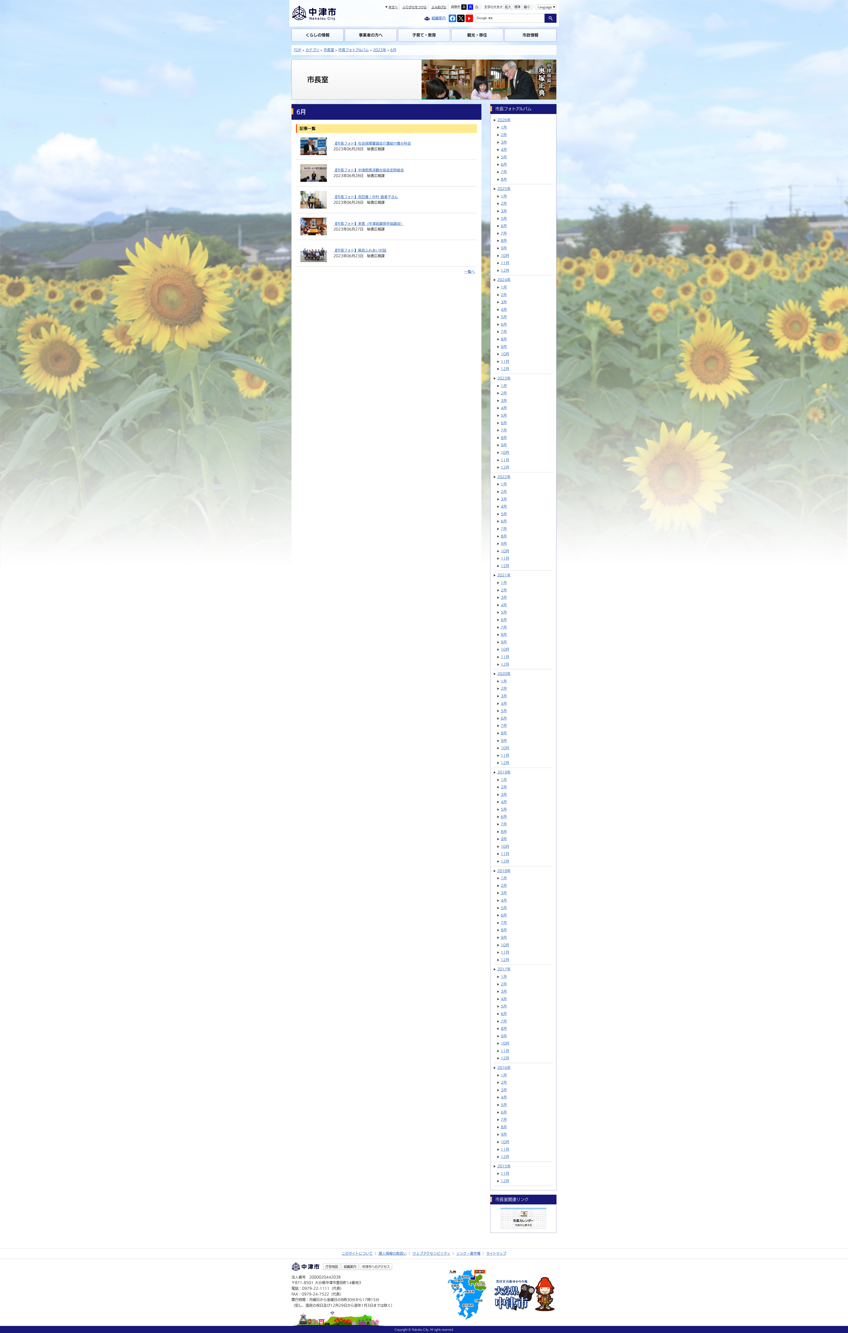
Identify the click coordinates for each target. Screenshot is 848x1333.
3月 (504, 142)
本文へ (393, 7)
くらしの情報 (317, 35)
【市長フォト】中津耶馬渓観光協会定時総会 (368, 170)
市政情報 (530, 35)
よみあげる (438, 7)
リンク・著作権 (468, 1253)
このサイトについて (357, 1253)
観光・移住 (477, 35)
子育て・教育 (424, 35)
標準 (517, 7)
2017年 (504, 969)
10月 (505, 255)
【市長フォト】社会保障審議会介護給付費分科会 (372, 143)
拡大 (508, 7)
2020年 (504, 673)
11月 (505, 263)
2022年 (504, 477)
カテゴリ (312, 50)
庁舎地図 (332, 1266)
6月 (393, 50)
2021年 (504, 575)
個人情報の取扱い (393, 1253)
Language (545, 7)
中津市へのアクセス (376, 1266)
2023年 (379, 50)
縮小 (527, 7)
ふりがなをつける (414, 7)
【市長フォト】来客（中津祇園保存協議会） (368, 223)
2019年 (504, 772)
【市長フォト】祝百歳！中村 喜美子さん (365, 197)
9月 (504, 248)
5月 (504, 157)
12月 (505, 270)
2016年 (504, 1067)
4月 (504, 149)
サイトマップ (496, 1253)
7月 (504, 172)
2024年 (504, 279)
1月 (504, 127)
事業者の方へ (371, 35)
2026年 (504, 120)
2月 (504, 135)
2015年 (504, 1166)
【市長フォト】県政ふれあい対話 (359, 250)
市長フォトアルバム (353, 50)
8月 (504, 179)
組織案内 (350, 1266)
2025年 (504, 188)
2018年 (504, 871)
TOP (297, 50)
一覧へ (469, 271)
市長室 (329, 50)
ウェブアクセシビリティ (431, 1253)
